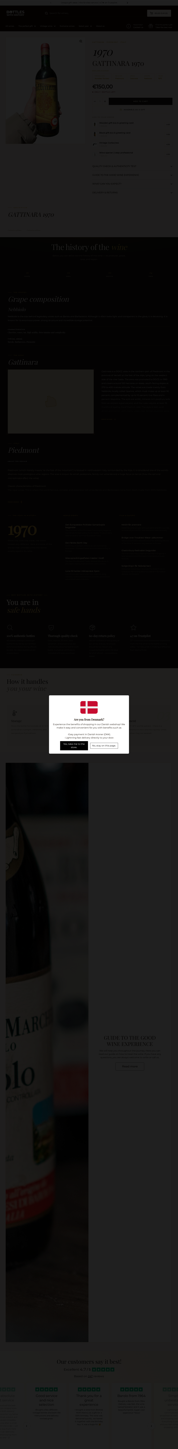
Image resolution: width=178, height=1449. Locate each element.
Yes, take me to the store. (74, 746)
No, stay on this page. (104, 745)
